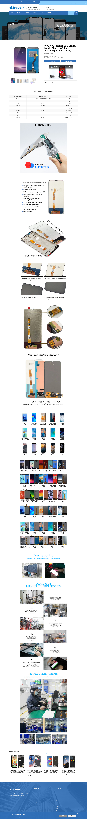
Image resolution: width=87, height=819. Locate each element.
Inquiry (71, 12)
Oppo (57, 800)
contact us (52, 61)
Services (35, 12)
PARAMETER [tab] (37, 92)
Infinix (57, 808)
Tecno (57, 810)
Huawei (57, 798)
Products (27, 12)
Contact (49, 12)
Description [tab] (49, 92)
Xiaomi (57, 804)
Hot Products (64, 24)
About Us (19, 12)
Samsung (58, 796)
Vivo (71, 24)
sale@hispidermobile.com (34, 9)
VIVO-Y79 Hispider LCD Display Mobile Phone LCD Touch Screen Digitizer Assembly (65, 26)
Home (12, 12)
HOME (57, 24)
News (42, 12)
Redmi (57, 806)
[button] (41, 61)
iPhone (57, 795)
